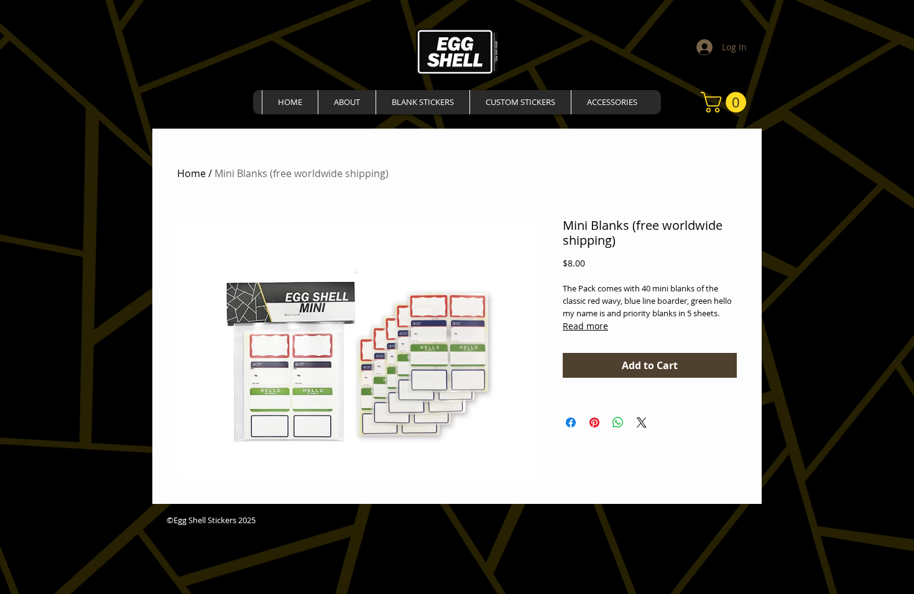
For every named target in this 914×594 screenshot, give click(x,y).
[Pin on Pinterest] (594, 422)
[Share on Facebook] (570, 422)
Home (191, 173)
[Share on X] (641, 422)
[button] (726, 102)
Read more (585, 326)
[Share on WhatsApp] (618, 422)
